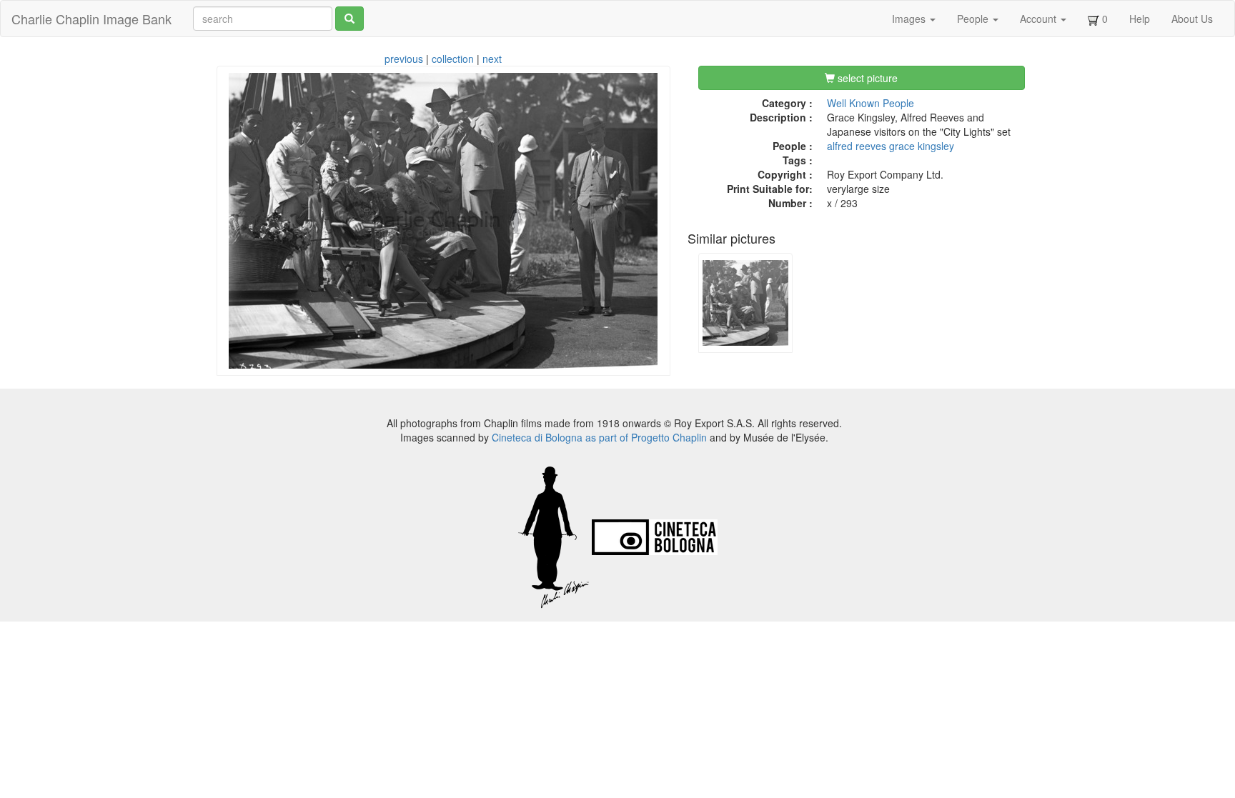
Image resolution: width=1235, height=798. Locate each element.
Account (1039, 18)
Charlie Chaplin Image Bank (91, 18)
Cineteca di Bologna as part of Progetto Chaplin (599, 437)
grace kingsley (921, 146)
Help (1139, 18)
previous (404, 58)
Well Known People (870, 103)
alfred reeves (856, 146)
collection (453, 58)
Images (910, 18)
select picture (866, 78)
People (974, 18)
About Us (1192, 18)
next (492, 58)
